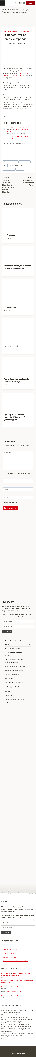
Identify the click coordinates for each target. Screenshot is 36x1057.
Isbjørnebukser (16, 995)
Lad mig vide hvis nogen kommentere (17, 473)
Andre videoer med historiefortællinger (19, 127)
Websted (6, 497)
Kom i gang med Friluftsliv (13, 648)
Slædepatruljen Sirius (12, 674)
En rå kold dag (9, 235)
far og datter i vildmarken (10, 162)
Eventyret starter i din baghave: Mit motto (16, 701)
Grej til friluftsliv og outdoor (14, 683)
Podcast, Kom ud (10, 695)
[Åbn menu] (24, 3)
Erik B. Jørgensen (10, 43)
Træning (7, 691)
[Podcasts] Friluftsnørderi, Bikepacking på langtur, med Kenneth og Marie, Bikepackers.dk (9, 185)
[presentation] (18, 220)
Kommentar (7, 452)
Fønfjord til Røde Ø (8, 945)
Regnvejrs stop (10, 307)
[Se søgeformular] (15, 3)
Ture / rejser (9, 679)
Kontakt (31, 3)
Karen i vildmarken (8, 169)
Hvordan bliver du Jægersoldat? (20, 986)
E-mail (6, 489)
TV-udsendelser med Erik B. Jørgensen (14, 654)
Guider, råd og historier (12, 687)
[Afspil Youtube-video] (18, 56)
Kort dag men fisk (11, 346)
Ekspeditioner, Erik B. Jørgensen (15, 666)
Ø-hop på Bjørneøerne (8, 953)
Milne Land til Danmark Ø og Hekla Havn (13, 949)
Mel (2, 980)
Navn (5, 481)
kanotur (22, 165)
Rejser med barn (25, 31)
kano (5, 165)
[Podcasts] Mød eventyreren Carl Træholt (28, 181)
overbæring (19, 169)
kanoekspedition (13, 165)
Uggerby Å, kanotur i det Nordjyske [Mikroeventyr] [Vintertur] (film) (14, 417)
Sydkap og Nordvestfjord (9, 957)
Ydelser (7, 644)
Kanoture (15, 31)
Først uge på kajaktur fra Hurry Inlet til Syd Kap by (15, 961)
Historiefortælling (9, 30)
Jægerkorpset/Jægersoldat (14, 670)
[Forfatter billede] (4, 43)
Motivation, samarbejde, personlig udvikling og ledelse (16, 661)
